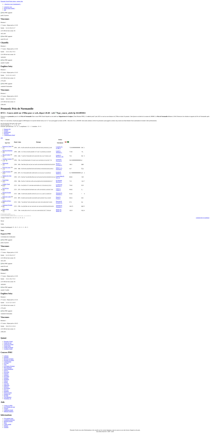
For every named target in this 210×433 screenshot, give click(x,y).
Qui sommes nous (8, 418)
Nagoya (6, 370)
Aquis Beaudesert (8, 369)
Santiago (6, 378)
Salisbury (6, 375)
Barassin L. (59, 182)
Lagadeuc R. (59, 147)
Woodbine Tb (7, 398)
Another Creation (7, 159)
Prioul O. (58, 197)
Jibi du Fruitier (6, 154)
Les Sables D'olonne (9, 366)
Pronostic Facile (12, 1)
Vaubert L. (58, 173)
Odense (6, 381)
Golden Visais (6, 184)
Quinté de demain (8, 347)
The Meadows (7, 397)
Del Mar (6, 395)
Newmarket (7, 388)
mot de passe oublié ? (9, 8)
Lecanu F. (58, 172)
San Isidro (6, 376)
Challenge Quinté (8, 410)
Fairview (6, 373)
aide (5, 10)
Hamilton (6, 391)
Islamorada (5, 163)
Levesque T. (59, 165)
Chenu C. (58, 188)
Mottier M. (59, 209)
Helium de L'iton (7, 176)
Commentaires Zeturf (9, 135)
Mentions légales (8, 421)
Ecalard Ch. (59, 203)
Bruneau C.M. (59, 156)
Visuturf (6, 130)
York (5, 364)
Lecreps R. (59, 159)
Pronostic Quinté (8, 341)
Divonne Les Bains (9, 360)
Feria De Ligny (6, 167)
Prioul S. (58, 198)
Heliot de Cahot (7, 196)
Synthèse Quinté (8, 349)
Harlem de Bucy (7, 201)
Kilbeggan (6, 385)
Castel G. (58, 151)
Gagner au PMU (8, 405)
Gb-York (6, 363)
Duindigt (6, 357)
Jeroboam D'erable (7, 205)
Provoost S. (59, 161)
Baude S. (58, 163)
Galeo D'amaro (6, 171)
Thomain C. (59, 152)
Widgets (6, 426)
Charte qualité (7, 424)
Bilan (5, 423)
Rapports (6, 133)
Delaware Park (8, 392)
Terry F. (58, 177)
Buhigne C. (59, 186)
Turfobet (6, 427)
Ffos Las (6, 389)
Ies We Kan (6, 188)
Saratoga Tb (7, 394)
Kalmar (6, 382)
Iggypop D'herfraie (7, 150)
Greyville (6, 384)
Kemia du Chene (7, 146)
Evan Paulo (6, 180)
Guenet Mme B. (60, 176)
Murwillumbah (8, 367)
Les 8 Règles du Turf (9, 407)
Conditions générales (9, 420)
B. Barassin (59, 180)
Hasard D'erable (7, 192)
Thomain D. (59, 193)
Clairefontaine (7, 361)
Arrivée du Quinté (8, 344)
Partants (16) (7, 129)
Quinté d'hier (7, 346)
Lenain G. (58, 155)
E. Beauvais (59, 184)
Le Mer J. (58, 148)
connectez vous (8, 7)
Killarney (6, 387)
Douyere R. (59, 201)
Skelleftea (6, 379)
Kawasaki (6, 372)
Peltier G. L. (59, 168)
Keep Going (6, 209)
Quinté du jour (7, 343)
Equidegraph (7, 132)
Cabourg (6, 356)
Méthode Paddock (8, 411)
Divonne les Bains (8, 358)
